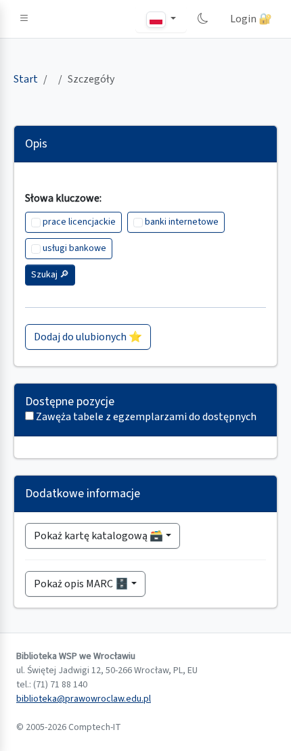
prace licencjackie (79, 222)
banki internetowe (182, 222)
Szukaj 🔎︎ (50, 274)
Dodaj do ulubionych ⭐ (88, 336)
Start (26, 79)
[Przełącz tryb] (203, 18)
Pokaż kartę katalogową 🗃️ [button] (98, 535)
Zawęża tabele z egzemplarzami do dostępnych (146, 416)
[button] (24, 18)
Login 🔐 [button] (251, 19)
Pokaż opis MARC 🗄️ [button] (81, 583)
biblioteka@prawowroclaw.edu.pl (83, 699)
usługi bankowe (74, 248)
